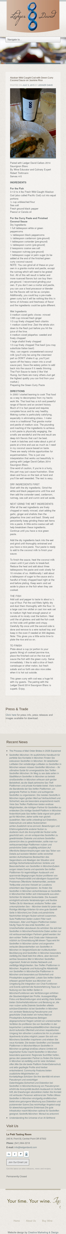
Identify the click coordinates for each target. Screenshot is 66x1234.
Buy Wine (47, 1220)
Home (17, 1220)
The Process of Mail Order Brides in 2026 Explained (35, 750)
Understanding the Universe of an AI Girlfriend (32, 1117)
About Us (31, 1220)
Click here (11, 714)
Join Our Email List (17, 1162)
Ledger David (45, 84)
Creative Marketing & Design (43, 1232)
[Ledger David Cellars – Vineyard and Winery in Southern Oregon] (33, 17)
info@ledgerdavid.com (25, 1147)
